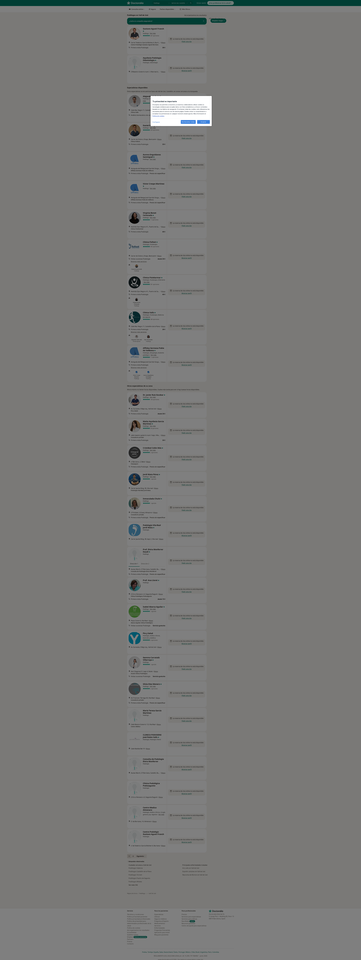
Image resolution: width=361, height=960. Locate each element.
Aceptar (203, 122)
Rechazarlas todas (188, 122)
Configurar (156, 122)
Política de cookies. (158, 116)
